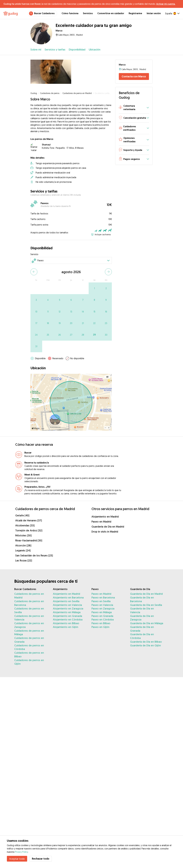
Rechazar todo (40, 858)
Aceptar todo (17, 858)
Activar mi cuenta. (165, 3)
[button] (134, 108)
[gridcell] (94, 288)
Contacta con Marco (134, 76)
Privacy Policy (21, 851)
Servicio (34, 254)
